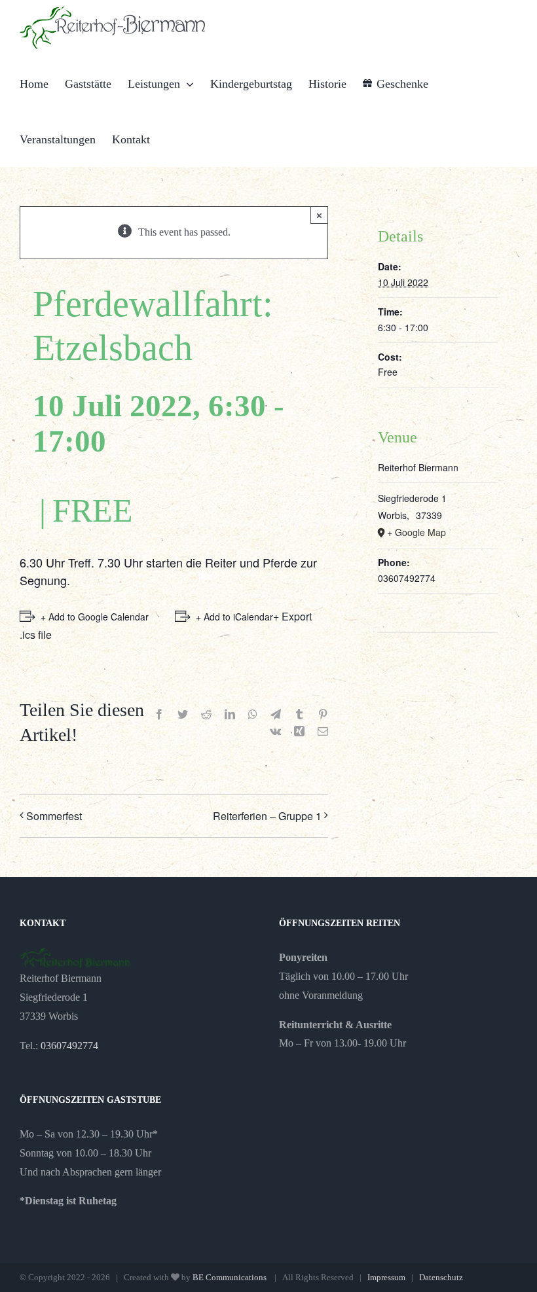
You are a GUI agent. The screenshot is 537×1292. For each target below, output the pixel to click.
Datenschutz (441, 1277)
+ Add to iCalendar (234, 616)
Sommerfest (54, 815)
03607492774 (69, 1045)
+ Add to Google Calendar (95, 616)
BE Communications (230, 1277)
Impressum (386, 1277)
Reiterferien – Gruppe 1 (267, 815)
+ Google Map (416, 532)
